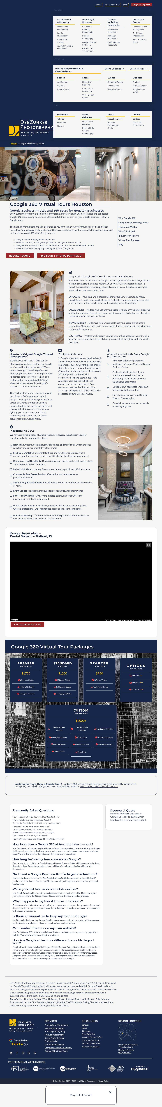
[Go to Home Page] (14, 131)
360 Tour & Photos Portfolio (61, 256)
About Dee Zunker (115, 119)
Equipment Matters (128, 227)
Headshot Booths (115, 89)
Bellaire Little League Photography (88, 131)
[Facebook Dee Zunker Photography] (17, 1053)
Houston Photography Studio (113, 125)
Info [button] (56, 105)
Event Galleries (113, 68)
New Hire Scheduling (91, 1043)
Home (14, 143)
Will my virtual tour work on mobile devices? (31, 826)
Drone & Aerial (63, 89)
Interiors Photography (55, 1028)
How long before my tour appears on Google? (32, 820)
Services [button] (59, 10)
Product (136, 82)
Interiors (60, 86)
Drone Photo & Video (54, 1038)
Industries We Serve (128, 235)
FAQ (120, 244)
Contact (136, 119)
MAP (125, 4)
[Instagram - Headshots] (29, 1053)
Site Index (86, 1031)
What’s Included (126, 231)
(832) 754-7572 (124, 1052)
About (84, 1028)
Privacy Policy (103, 1081)
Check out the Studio (91, 1040)
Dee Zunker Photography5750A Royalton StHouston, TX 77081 (128, 1047)
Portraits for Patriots (91, 1046)
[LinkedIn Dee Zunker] (11, 1053)
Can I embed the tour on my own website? (30, 836)
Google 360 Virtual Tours (56, 1051)
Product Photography (54, 1035)
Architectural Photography (57, 1025)
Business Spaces (140, 86)
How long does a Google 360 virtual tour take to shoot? (36, 817)
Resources (61, 122)
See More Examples (27, 624)
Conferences (113, 86)
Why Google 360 (126, 218)
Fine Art (60, 126)
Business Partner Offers (92, 1037)
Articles (60, 119)
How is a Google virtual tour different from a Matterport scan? (38, 839)
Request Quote (141, 5)
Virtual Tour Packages (129, 240)
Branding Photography (55, 1031)
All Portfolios (137, 68)
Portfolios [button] (59, 59)
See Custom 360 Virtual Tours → (99, 786)
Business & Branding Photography (87, 29)
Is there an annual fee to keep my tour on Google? (34, 832)
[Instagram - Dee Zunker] (23, 1053)
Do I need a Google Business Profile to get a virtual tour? (36, 823)
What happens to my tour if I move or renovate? (32, 829)
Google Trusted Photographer (133, 222)
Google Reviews (21, 1040)
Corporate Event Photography (58, 1047)
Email (99, 4)
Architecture (62, 82)
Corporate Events (115, 82)
